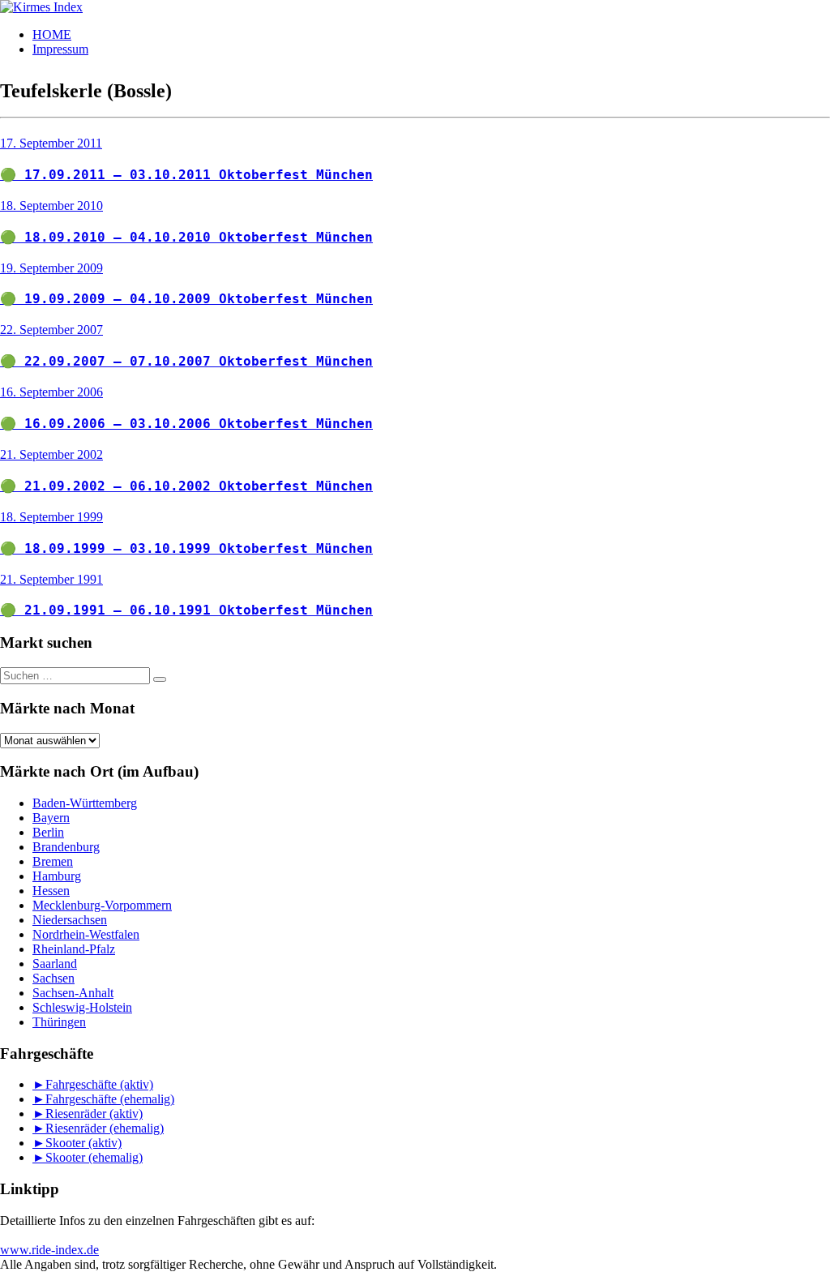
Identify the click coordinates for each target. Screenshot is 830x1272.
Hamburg (56, 876)
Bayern (51, 817)
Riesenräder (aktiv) (94, 1113)
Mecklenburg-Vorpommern (102, 905)
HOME (51, 34)
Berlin (48, 832)
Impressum (60, 49)
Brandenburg (66, 847)
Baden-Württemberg (84, 803)
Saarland (54, 963)
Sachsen (53, 978)
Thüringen (59, 1022)
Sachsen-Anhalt (72, 993)
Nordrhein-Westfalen (85, 934)
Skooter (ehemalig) (94, 1157)
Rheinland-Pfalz (73, 949)
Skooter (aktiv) (83, 1143)
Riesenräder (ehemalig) (104, 1128)
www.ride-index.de (49, 1250)
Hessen (51, 890)
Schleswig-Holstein (82, 1007)
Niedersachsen (69, 920)
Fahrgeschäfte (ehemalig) (109, 1099)
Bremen (52, 861)
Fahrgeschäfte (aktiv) (99, 1084)
